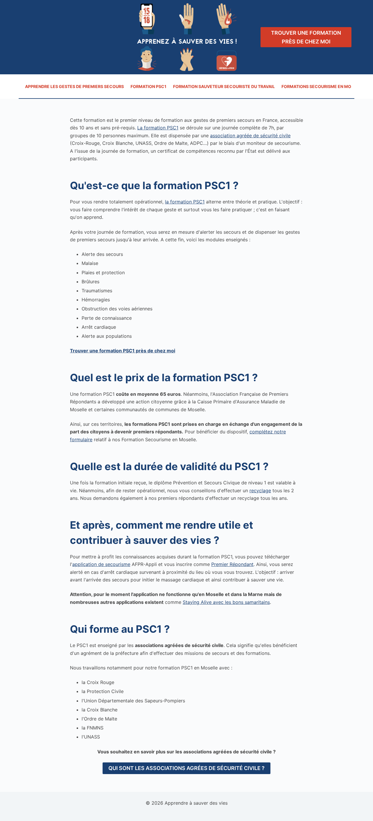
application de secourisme (101, 564)
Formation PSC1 (148, 86)
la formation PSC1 (185, 202)
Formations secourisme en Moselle (322, 86)
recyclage (260, 490)
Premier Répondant (232, 564)
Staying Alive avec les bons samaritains (226, 602)
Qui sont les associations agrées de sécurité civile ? (186, 768)
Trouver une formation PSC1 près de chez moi (122, 351)
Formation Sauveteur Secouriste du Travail (224, 86)
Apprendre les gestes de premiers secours (74, 86)
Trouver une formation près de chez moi (306, 37)
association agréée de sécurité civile (250, 135)
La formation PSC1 (157, 128)
